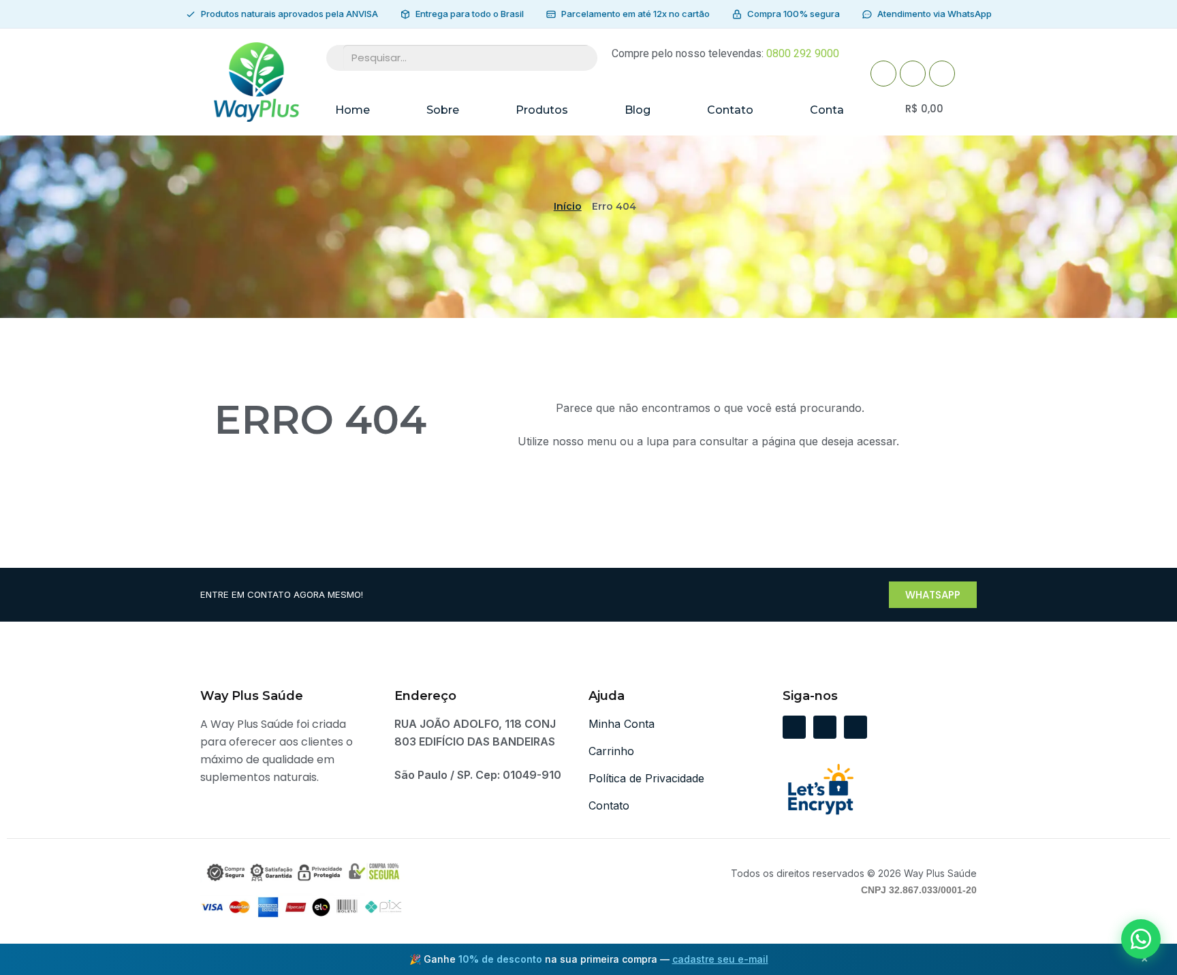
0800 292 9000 (802, 53)
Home (352, 109)
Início (568, 206)
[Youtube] (913, 73)
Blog (637, 109)
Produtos (542, 109)
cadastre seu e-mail (720, 959)
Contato (730, 109)
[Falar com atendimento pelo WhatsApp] (1141, 939)
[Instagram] (942, 73)
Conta (827, 109)
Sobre (442, 109)
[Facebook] (883, 73)
